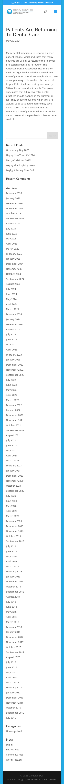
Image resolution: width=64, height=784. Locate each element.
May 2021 (11, 450)
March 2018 (12, 621)
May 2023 (11, 344)
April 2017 (11, 677)
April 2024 (11, 304)
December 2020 (14, 475)
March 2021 (12, 460)
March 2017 (12, 682)
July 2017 (11, 662)
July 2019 (11, 546)
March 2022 (12, 400)
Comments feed (14, 754)
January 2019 (13, 576)
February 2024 (14, 314)
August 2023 (13, 329)
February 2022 (14, 405)
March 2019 (12, 566)
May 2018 (11, 611)
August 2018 (13, 596)
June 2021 (11, 445)
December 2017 (14, 637)
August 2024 (13, 283)
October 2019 (13, 536)
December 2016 (14, 697)
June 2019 (11, 551)
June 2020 (11, 500)
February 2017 (14, 687)
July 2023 (11, 334)
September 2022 (15, 374)
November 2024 (14, 268)
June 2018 (11, 606)
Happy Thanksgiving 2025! (20, 165)
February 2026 (14, 193)
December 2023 (14, 324)
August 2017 (13, 657)
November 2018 (14, 581)
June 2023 (11, 339)
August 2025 (13, 223)
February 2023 (14, 354)
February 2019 (14, 571)
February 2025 (14, 253)
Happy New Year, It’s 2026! (20, 155)
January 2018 (13, 631)
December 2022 (14, 364)
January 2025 (13, 258)
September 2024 (15, 279)
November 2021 (14, 420)
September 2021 (15, 430)
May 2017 (11, 672)
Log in (9, 744)
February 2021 (14, 465)
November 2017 (14, 642)
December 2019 (14, 526)
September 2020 (15, 490)
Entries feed (12, 749)
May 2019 (11, 556)
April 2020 (11, 510)
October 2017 (13, 647)
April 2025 (11, 243)
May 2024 (11, 299)
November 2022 (14, 369)
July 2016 (11, 717)
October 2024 (13, 273)
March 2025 (12, 248)
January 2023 (13, 359)
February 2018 (14, 627)
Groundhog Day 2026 (17, 150)
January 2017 (13, 692)
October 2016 (13, 707)
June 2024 (11, 294)
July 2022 (11, 379)
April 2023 (11, 349)
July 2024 (11, 289)
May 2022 (11, 389)
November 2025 (14, 208)
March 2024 (12, 309)
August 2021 (13, 435)
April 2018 (11, 616)
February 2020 (14, 521)
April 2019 (11, 561)
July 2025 (11, 228)
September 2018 (15, 591)
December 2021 (14, 415)
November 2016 (14, 702)
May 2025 (11, 238)
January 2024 (13, 319)
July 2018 (11, 601)
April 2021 (11, 455)
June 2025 (11, 233)
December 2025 (14, 203)
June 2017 (11, 667)
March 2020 (12, 516)
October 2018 (13, 586)
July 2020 (11, 495)
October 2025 (13, 213)
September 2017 (15, 652)
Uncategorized (14, 731)
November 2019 (14, 531)
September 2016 (15, 712)
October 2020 (13, 485)
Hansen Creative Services (42, 779)
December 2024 (14, 263)
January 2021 (13, 470)
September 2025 (15, 218)
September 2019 (15, 541)
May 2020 (11, 506)
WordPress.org (14, 759)
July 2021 (11, 440)
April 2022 (11, 395)
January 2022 (13, 410)
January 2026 (13, 198)
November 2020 (14, 480)
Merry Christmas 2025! (18, 160)
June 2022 (11, 384)
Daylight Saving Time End (20, 170)
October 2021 (13, 425)
